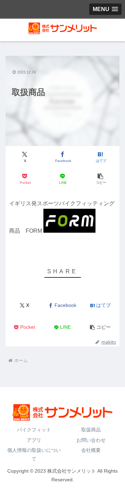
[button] (100, 179)
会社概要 (91, 450)
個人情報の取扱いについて (34, 454)
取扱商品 (91, 429)
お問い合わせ (91, 440)
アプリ (34, 440)
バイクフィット (34, 429)
